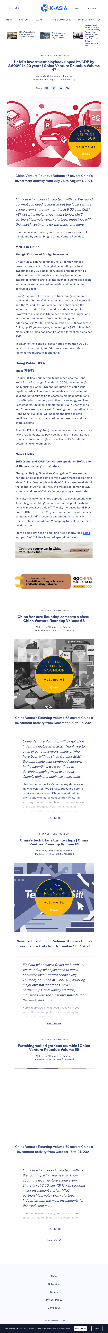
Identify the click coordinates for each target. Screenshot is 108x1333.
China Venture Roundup (59, 76)
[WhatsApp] (67, 88)
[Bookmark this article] (74, 80)
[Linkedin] (60, 88)
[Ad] (54, 581)
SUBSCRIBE (92, 8)
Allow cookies (80, 1328)
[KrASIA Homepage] (54, 8)
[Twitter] (53, 88)
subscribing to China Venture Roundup (58, 236)
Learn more (65, 1328)
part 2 (25, 537)
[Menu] (10, 8)
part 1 (86, 532)
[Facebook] (46, 88)
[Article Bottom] (54, 550)
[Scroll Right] (101, 19)
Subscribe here (70, 788)
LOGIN (76, 8)
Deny (97, 1328)
